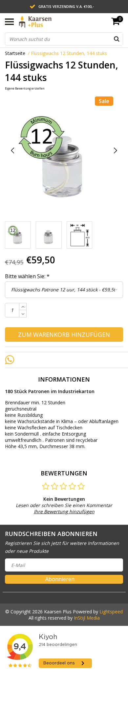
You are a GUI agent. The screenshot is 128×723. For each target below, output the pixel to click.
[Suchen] (116, 39)
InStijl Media (87, 618)
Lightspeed (111, 611)
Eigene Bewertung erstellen (25, 88)
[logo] (51, 22)
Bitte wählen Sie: (27, 276)
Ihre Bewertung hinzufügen (64, 511)
